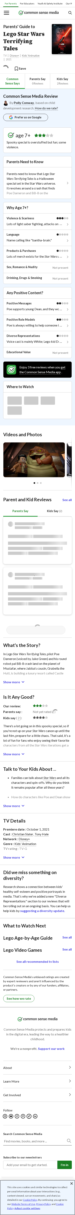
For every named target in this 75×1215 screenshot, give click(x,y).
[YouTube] (11, 1116)
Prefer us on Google (28, 117)
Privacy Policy (43, 1204)
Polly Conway (24, 103)
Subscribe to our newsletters (22, 1157)
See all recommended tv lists (37, 961)
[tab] (12, 81)
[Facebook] (17, 1116)
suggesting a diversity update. (42, 911)
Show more (11, 682)
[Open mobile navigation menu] (6, 13)
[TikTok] (29, 1116)
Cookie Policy (30, 1199)
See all (67, 500)
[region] (37, 1197)
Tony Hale (42, 834)
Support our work (51, 1048)
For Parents (11, 3)
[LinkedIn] (35, 1116)
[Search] (69, 1142)
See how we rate (19, 998)
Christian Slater (22, 834)
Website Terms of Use (23, 1204)
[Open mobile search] (70, 13)
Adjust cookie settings (27, 1208)
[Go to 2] (41, 483)
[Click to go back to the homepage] (39, 13)
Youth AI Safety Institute (50, 3)
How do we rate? (46, 108)
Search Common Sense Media (22, 1134)
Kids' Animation (31, 55)
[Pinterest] (23, 1116)
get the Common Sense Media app (42, 369)
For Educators (27, 3)
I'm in (64, 1165)
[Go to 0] (34, 483)
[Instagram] (5, 1116)
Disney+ (14, 55)
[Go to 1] (37, 483)
